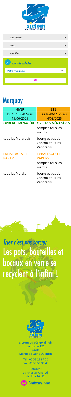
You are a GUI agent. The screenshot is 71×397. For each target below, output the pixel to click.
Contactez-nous (39, 382)
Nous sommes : (16, 37)
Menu (12, 45)
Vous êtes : (15, 53)
